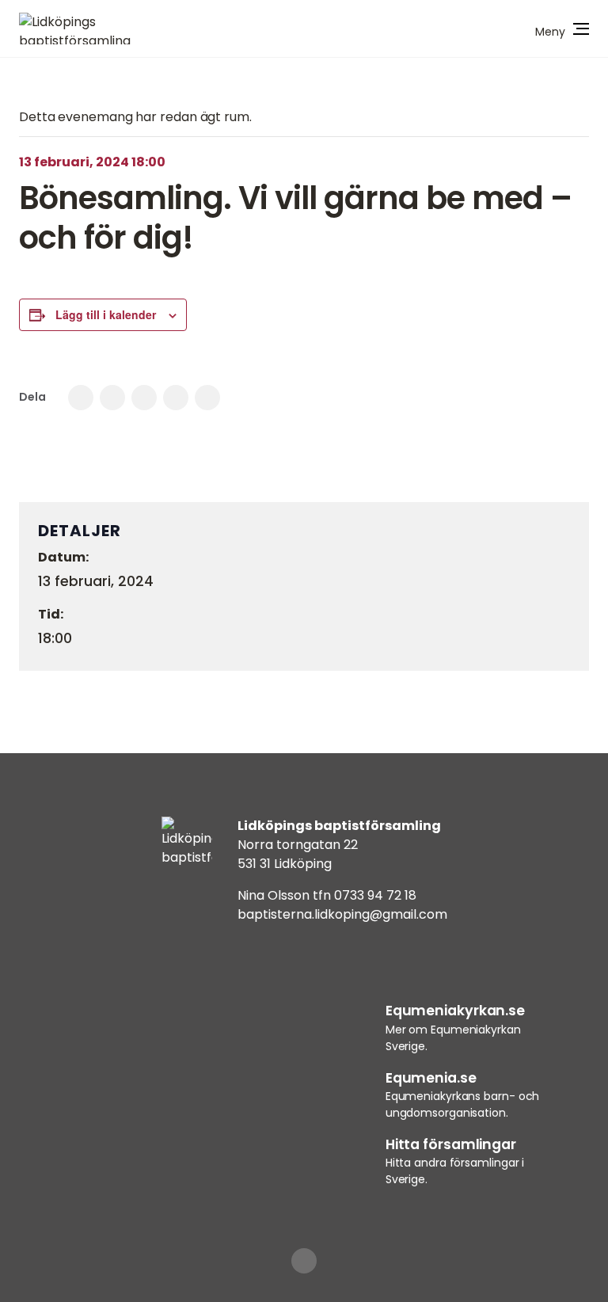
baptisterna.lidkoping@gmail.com (342, 914)
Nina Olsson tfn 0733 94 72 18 (327, 895)
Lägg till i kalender (105, 314)
